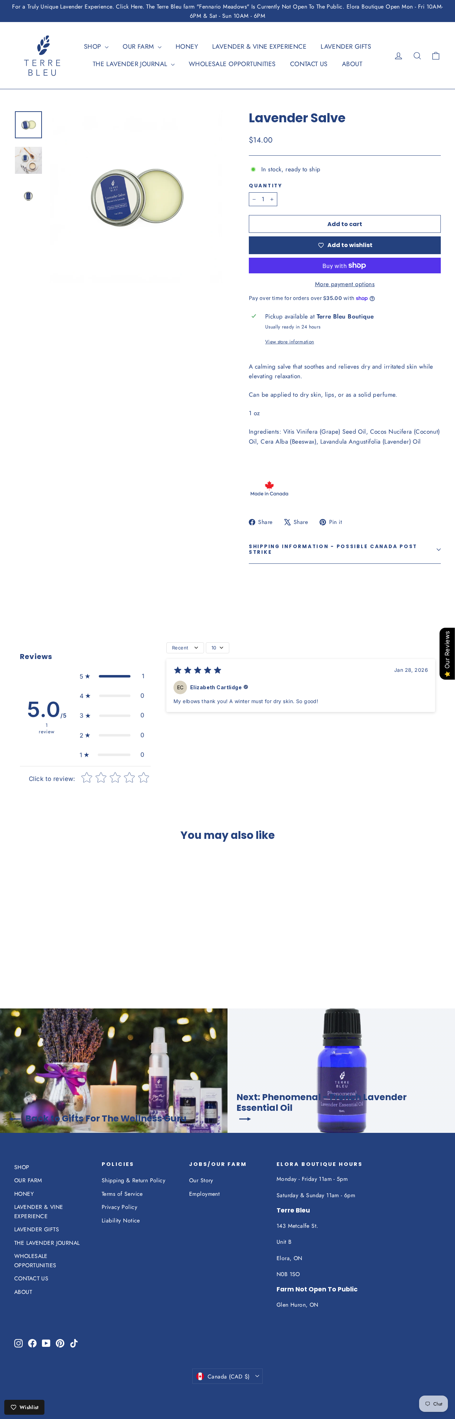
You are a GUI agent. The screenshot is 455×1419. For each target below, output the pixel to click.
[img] (197, 671)
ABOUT (352, 64)
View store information (289, 341)
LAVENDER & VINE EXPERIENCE (259, 46)
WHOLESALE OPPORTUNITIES (232, 64)
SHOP (93, 46)
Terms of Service (122, 1194)
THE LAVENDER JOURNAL (131, 64)
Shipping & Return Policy (133, 1180)
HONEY (187, 46)
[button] (112, 676)
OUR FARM (139, 46)
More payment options (345, 284)
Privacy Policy (119, 1207)
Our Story (201, 1180)
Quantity (266, 186)
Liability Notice (121, 1220)
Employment (204, 1194)
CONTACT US (309, 64)
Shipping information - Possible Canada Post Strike (333, 549)
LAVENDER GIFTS (346, 46)
